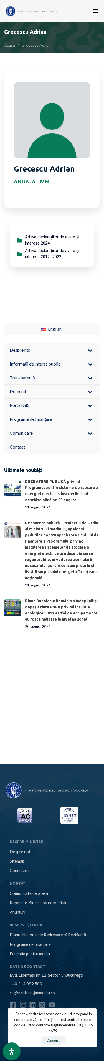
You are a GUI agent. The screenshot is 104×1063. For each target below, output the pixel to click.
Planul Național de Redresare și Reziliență (48, 934)
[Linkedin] (32, 1004)
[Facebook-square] (13, 1004)
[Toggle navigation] (75, 11)
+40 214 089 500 (26, 983)
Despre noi (20, 851)
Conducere (20, 870)
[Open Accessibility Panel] (12, 1051)
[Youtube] (52, 1004)
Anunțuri (17, 912)
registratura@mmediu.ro (32, 992)
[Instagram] (22, 1004)
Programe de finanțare (30, 944)
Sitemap (17, 860)
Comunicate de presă (29, 893)
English (54, 328)
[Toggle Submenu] (90, 350)
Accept (53, 1040)
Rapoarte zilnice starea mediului (39, 902)
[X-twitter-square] (42, 1004)
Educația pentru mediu (30, 953)
